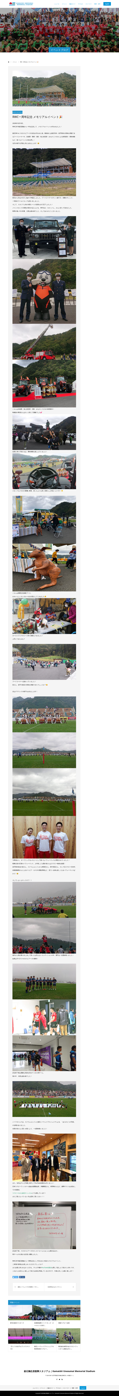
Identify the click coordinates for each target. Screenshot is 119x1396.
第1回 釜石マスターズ (17, 1323)
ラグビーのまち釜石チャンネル (22, 1193)
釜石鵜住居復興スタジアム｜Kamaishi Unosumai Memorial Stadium (59, 1371)
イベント (64, 4)
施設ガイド (72, 4)
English (107, 4)
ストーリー (89, 4)
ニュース (56, 4)
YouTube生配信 (47, 1268)
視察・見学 (97, 4)
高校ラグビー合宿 (64, 1323)
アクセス (80, 4)
